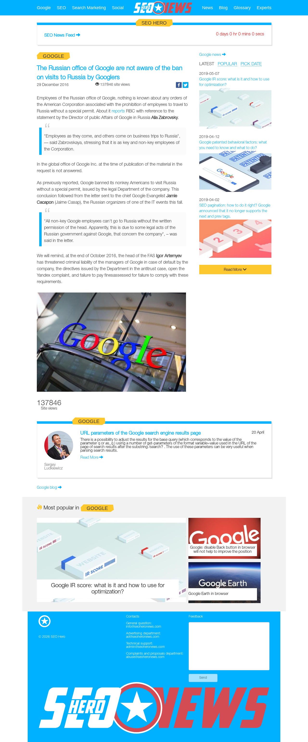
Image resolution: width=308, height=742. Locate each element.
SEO (61, 7)
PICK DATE (251, 64)
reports (118, 111)
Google (44, 7)
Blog (223, 7)
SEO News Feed (59, 35)
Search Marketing (89, 7)
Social (118, 7)
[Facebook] (179, 85)
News (207, 7)
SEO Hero (58, 636)
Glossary (242, 7)
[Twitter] (185, 85)
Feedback (196, 616)
